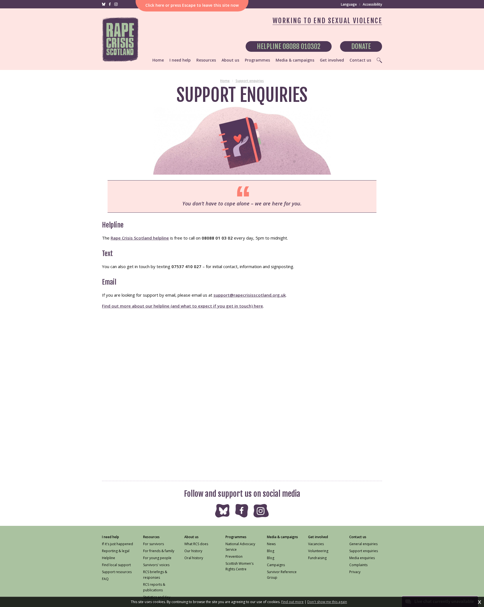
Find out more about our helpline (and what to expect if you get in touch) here (182, 306)
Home (225, 80)
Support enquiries (250, 80)
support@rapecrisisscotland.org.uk (249, 295)
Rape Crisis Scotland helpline (140, 238)
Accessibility (372, 4)
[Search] (379, 60)
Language (349, 4)
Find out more (292, 602)
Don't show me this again (327, 602)
